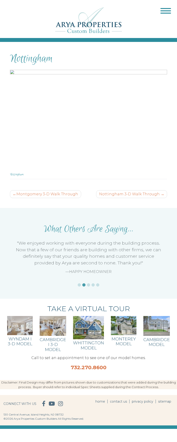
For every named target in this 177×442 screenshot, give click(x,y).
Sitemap (164, 401)
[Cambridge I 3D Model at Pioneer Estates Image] (53, 326)
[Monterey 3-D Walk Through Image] (123, 325)
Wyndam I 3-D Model (20, 342)
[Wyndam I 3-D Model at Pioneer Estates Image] (20, 325)
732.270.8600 (88, 367)
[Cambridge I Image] (156, 326)
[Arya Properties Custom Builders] (88, 20)
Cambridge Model (156, 342)
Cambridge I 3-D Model (53, 344)
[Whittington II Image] (88, 327)
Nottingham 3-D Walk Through (129, 194)
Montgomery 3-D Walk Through (47, 194)
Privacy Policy (142, 401)
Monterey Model (124, 342)
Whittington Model (88, 345)
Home (100, 401)
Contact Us (118, 401)
